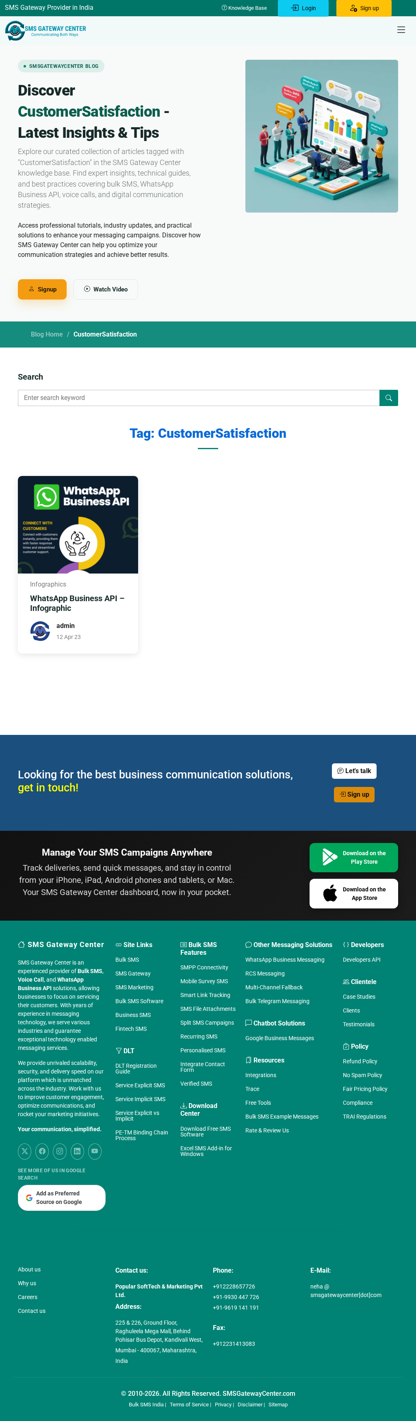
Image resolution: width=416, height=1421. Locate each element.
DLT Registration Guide (136, 1068)
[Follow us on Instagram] (59, 1151)
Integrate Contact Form (202, 1067)
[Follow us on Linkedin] (77, 1151)
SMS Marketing (134, 987)
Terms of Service (189, 1404)
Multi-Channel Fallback (274, 987)
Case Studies (359, 996)
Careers (27, 1297)
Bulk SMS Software (139, 1001)
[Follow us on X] (24, 1151)
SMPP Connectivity (204, 967)
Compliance (358, 1103)
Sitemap (278, 1404)
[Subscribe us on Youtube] (95, 1151)
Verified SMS (196, 1083)
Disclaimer (250, 1404)
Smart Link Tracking (205, 995)
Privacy (223, 1404)
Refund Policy (360, 1061)
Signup (47, 289)
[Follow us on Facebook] (42, 1151)
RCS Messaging (265, 973)
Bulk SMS (127, 960)
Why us (27, 1283)
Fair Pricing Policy (365, 1089)
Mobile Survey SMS (204, 981)
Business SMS (133, 1015)
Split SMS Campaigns (207, 1023)
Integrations (260, 1075)
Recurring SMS (198, 1036)
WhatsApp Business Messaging (285, 960)
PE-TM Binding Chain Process (141, 1135)
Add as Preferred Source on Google (59, 1197)
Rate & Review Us (267, 1130)
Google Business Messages (279, 1038)
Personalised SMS (202, 1050)
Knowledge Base (247, 8)
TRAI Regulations (364, 1116)
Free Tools (258, 1103)
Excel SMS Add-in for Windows (206, 1151)
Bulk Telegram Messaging (277, 1001)
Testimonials (359, 1024)
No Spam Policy (362, 1075)
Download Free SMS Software (205, 1131)
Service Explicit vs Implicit (137, 1115)
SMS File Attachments (208, 1009)
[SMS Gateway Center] (47, 30)
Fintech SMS (131, 1029)
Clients (351, 1010)
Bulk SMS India (146, 1404)
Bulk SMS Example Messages (281, 1116)
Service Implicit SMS (140, 1099)
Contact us (32, 1311)
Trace (252, 1089)
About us (29, 1269)
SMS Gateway (133, 973)
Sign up (357, 794)
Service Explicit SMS (140, 1085)
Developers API (362, 960)
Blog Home (47, 334)
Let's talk (357, 771)
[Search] (388, 398)
